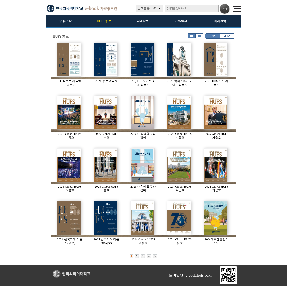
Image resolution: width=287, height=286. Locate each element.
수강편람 (65, 21)
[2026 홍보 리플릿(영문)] (69, 60)
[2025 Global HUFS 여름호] (69, 165)
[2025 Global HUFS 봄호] (106, 165)
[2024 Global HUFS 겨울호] (179, 165)
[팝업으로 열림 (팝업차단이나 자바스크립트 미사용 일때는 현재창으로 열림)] (228, 283)
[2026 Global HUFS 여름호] (69, 112)
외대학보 (142, 21)
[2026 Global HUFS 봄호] (106, 112)
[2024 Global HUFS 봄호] (179, 218)
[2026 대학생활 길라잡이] (142, 112)
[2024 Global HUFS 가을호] (216, 165)
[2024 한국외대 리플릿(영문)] (69, 218)
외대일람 (220, 21)
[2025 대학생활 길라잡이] (142, 165)
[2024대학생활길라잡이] (216, 218)
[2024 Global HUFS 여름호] (142, 218)
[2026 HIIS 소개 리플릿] (216, 60)
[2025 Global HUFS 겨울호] (179, 112)
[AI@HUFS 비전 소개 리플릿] (142, 60)
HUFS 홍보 (104, 21)
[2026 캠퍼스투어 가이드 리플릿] (179, 60)
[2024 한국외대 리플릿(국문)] (106, 218)
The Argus (181, 20)
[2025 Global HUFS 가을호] (216, 112)
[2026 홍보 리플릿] (106, 60)
